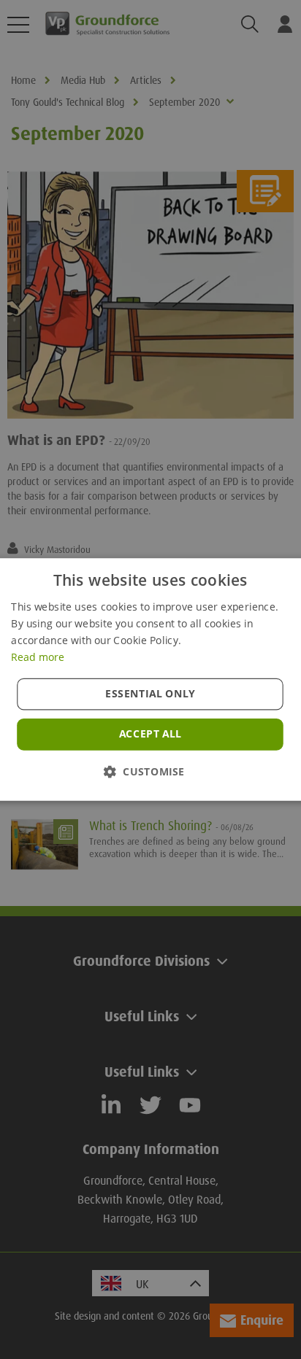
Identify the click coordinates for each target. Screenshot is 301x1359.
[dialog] (150, 679)
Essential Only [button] (151, 693)
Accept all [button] (150, 734)
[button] (150, 771)
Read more (37, 656)
